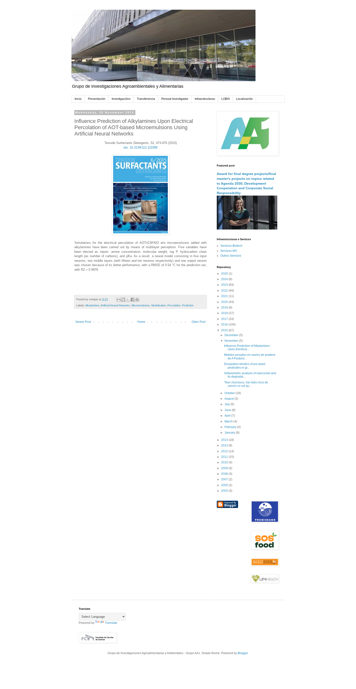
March (228, 421)
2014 (225, 440)
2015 (225, 330)
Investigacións (121, 99)
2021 (225, 296)
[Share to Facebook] (132, 299)
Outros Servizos (230, 255)
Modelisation (158, 305)
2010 (225, 462)
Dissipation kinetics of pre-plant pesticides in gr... (244, 365)
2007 (225, 479)
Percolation (173, 305)
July (227, 404)
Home (141, 322)
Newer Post (83, 322)
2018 (225, 313)
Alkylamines (92, 305)
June (228, 410)
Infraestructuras (205, 99)
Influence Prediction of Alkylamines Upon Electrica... (247, 347)
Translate (111, 623)
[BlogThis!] (123, 299)
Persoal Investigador (174, 99)
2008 (225, 473)
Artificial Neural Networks (115, 305)
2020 (225, 302)
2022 (225, 290)
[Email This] (118, 299)
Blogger (243, 653)
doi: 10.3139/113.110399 (140, 147)
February (230, 427)
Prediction (187, 305)
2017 (225, 319)
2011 (225, 457)
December (231, 335)
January (230, 432)
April (227, 415)
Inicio (78, 99)
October (230, 393)
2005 (225, 485)
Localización (244, 99)
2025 (225, 273)
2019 (225, 307)
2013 (225, 445)
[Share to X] (127, 299)
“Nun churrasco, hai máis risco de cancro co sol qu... (246, 384)
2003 (225, 490)
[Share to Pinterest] (137, 299)
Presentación (96, 99)
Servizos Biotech (231, 245)
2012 (225, 451)
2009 (225, 468)
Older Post (198, 322)
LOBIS (225, 99)
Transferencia (146, 99)
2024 (225, 279)
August (229, 398)
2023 (225, 284)
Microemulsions (141, 305)
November (231, 340)
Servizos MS (228, 251)
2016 (225, 324)
